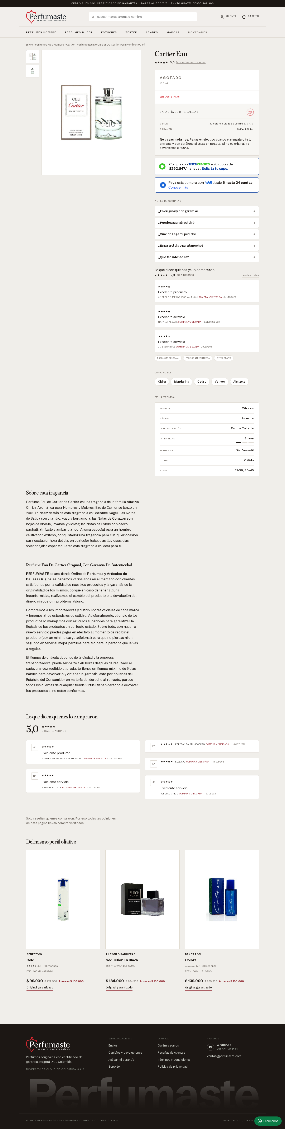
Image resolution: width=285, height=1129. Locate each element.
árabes (152, 32)
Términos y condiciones (174, 1060)
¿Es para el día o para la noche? (180, 245)
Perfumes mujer (78, 32)
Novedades (198, 32)
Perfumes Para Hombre (49, 44)
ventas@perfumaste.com (224, 1056)
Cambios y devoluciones (125, 1052)
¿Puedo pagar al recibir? (176, 223)
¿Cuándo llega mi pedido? (177, 234)
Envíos (112, 1045)
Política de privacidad (173, 1066)
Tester (131, 32)
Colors (191, 960)
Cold (30, 960)
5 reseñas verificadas (191, 62)
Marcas (173, 32)
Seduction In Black (122, 960)
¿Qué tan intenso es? (173, 257)
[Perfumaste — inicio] (46, 17)
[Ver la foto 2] (32, 71)
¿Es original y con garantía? (178, 211)
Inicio (29, 44)
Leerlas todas (250, 275)
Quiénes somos (168, 1045)
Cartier (70, 44)
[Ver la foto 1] (32, 56)
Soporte (114, 1066)
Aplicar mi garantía (121, 1060)
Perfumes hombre (41, 32)
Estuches (109, 32)
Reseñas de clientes (171, 1052)
